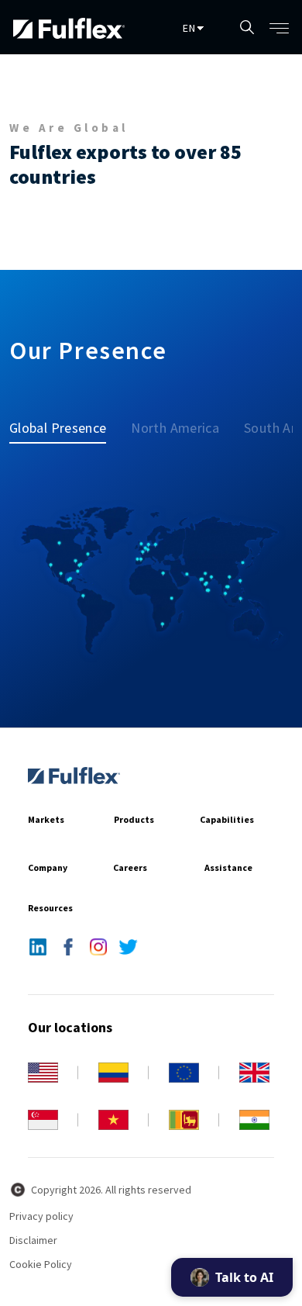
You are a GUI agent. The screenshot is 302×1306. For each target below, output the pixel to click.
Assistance (228, 867)
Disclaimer (33, 1240)
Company (47, 867)
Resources (50, 908)
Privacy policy (41, 1216)
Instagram (98, 946)
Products (134, 819)
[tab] (63, 426)
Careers (130, 867)
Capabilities (227, 819)
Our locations (70, 1027)
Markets (46, 819)
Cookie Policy (40, 1264)
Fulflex (83, 775)
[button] (281, 27)
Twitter (128, 946)
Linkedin (37, 946)
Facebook (67, 946)
